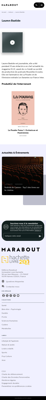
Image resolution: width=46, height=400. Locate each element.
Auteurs (10, 12)
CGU (4, 371)
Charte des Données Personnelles (16, 377)
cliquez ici (38, 230)
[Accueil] (11, 5)
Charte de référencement (12, 374)
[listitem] (3, 295)
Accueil (4, 12)
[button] (22, 176)
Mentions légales (9, 380)
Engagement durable (10, 383)
